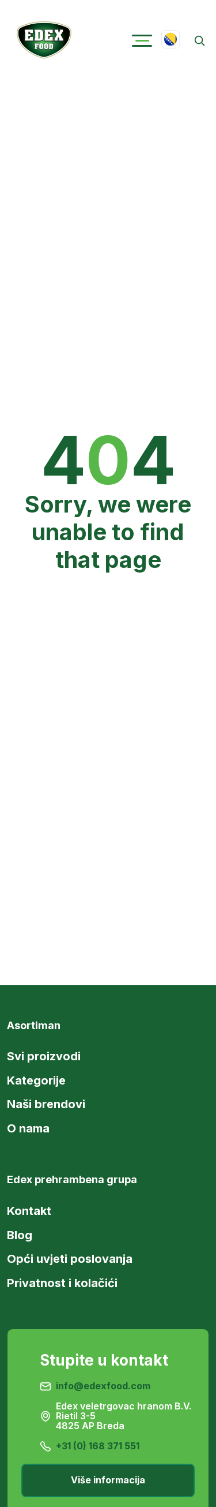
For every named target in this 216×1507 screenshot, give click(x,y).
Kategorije (36, 1080)
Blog (19, 1235)
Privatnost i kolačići (62, 1283)
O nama (28, 1128)
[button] (142, 41)
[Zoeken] (199, 41)
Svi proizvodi (44, 1056)
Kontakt (29, 1211)
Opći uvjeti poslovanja (69, 1259)
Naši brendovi (46, 1104)
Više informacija (108, 1480)
